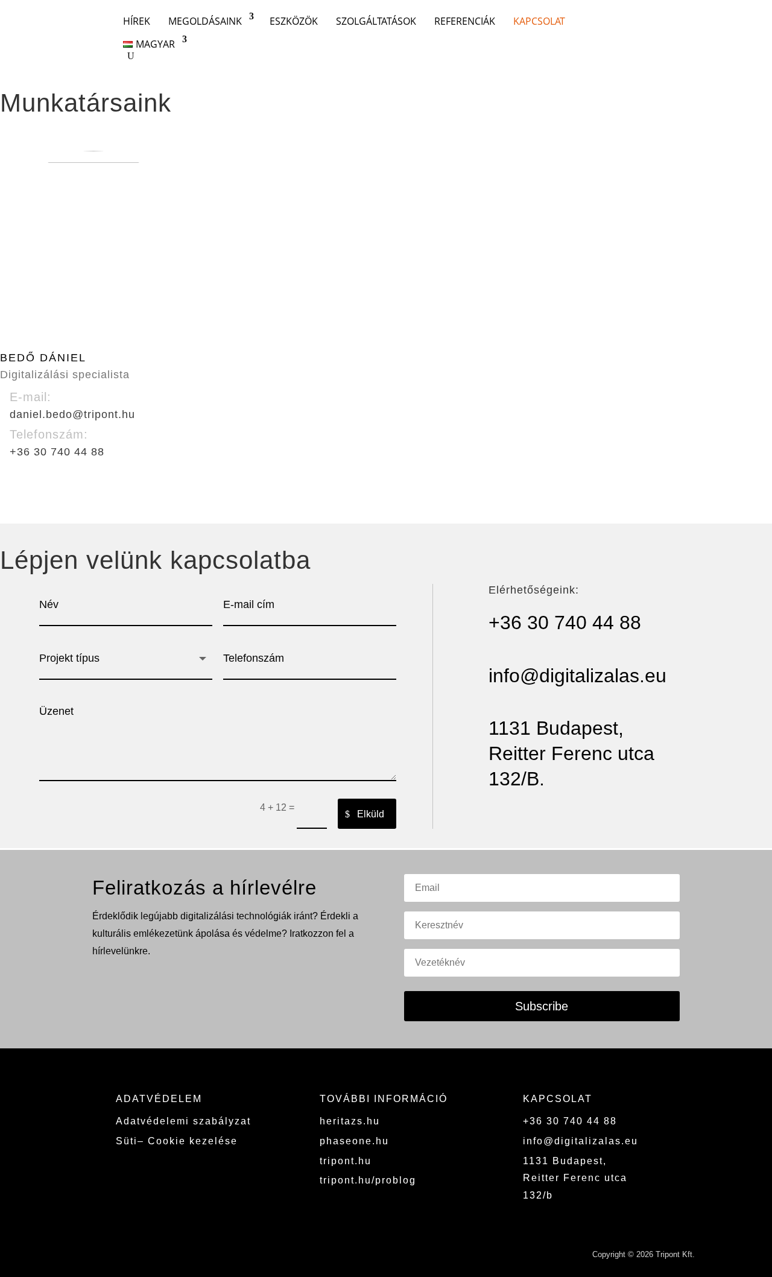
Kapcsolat (539, 21)
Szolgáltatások (376, 21)
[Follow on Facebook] (684, 29)
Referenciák (464, 21)
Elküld (370, 814)
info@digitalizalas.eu (580, 1141)
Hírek (136, 21)
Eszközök (294, 21)
